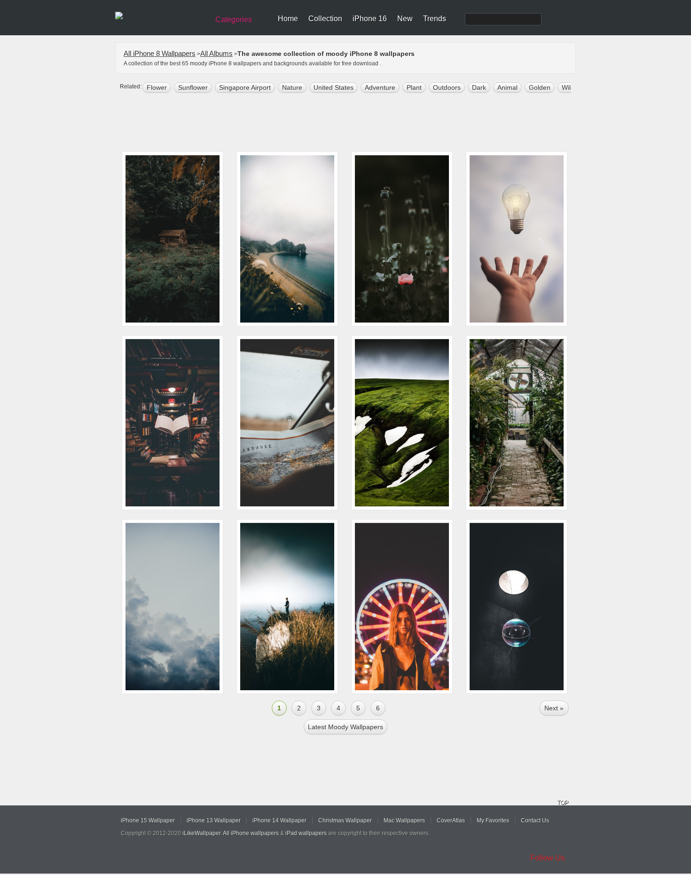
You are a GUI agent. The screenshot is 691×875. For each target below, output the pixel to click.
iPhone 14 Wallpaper (279, 820)
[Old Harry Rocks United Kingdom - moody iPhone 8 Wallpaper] (287, 606)
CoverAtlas (451, 820)
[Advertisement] (352, 123)
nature (292, 87)
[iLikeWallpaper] (161, 16)
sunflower (193, 87)
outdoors (447, 87)
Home (288, 19)
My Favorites (493, 820)
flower (157, 87)
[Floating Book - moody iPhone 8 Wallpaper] (173, 422)
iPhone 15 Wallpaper (148, 820)
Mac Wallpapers (404, 820)
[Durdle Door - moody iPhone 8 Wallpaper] (287, 239)
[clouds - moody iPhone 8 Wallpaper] (173, 606)
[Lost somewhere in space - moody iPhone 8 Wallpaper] (287, 422)
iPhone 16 (370, 19)
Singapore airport (245, 87)
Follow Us (547, 857)
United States (333, 87)
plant (414, 87)
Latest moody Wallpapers (345, 727)
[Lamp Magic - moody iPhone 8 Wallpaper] (517, 239)
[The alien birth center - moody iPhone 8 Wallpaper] (517, 606)
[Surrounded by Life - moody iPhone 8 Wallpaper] (517, 422)
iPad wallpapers (306, 833)
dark (479, 87)
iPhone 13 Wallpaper (214, 820)
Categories (233, 20)
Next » (554, 708)
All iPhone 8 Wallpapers (160, 53)
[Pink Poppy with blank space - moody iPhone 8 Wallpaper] (402, 239)
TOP (562, 802)
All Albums (216, 53)
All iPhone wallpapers (251, 833)
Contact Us (535, 820)
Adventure (380, 87)
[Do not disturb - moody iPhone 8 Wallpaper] (173, 239)
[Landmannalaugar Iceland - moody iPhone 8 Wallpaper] (402, 422)
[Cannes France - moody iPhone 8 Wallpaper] (402, 606)
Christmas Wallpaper (345, 820)
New (405, 19)
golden (539, 87)
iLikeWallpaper (201, 833)
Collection (325, 19)
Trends (434, 19)
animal (507, 87)
